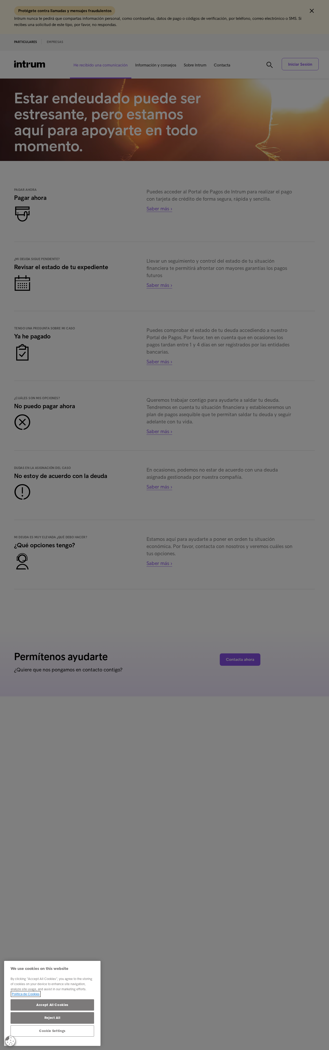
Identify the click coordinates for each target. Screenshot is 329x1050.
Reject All (52, 1018)
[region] (52, 1003)
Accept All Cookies (52, 1005)
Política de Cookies (26, 994)
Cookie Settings (52, 1031)
